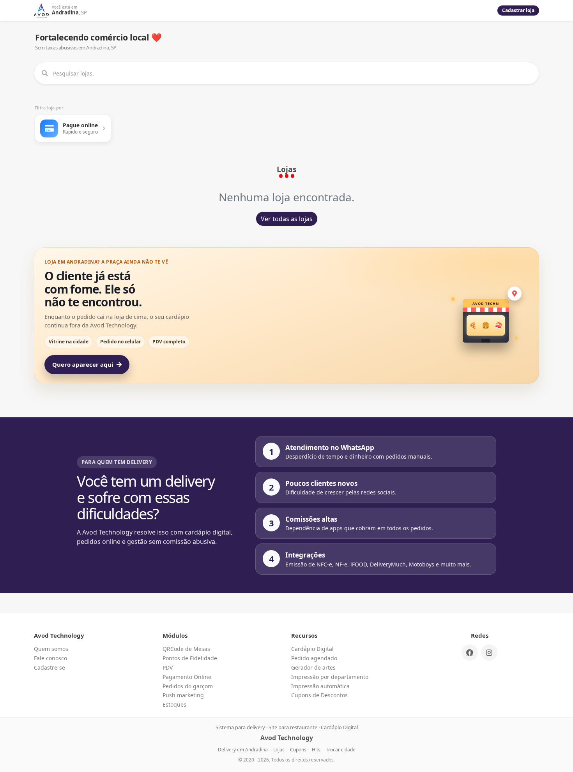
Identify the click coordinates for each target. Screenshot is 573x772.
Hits (316, 749)
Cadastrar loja (518, 10)
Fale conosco (50, 658)
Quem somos (51, 648)
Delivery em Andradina (243, 749)
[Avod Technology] (41, 10)
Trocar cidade (340, 749)
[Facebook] (470, 652)
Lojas (279, 749)
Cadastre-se (49, 667)
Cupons (298, 749)
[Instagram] (489, 652)
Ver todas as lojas (287, 219)
